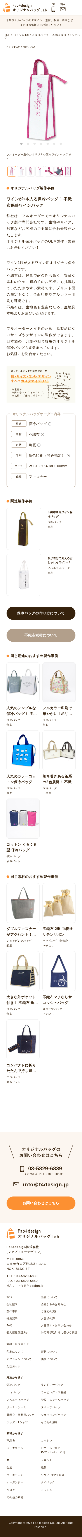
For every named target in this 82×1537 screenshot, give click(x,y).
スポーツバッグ (51, 1407)
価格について (49, 1359)
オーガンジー (15, 1482)
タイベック (48, 1482)
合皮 (9, 1467)
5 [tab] (47, 144)
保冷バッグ (38, 424)
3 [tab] (34, 144)
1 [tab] (21, 144)
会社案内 (12, 1304)
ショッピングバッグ (53, 1414)
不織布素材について (41, 635)
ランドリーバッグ (52, 1384)
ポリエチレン (15, 1474)
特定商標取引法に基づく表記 (58, 1332)
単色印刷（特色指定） (47, 455)
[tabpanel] (41, 99)
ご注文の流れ (49, 1311)
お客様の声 (48, 1318)
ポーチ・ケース (16, 1407)
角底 (32, 445)
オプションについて (19, 1359)
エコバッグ (14, 1392)
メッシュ (46, 1489)
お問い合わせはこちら (41, 1203)
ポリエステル (15, 1448)
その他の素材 (15, 1497)
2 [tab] (28, 144)
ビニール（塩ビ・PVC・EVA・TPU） (54, 1450)
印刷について (15, 1351)
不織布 (34, 434)
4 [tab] (41, 144)
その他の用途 (49, 1422)
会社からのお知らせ (53, 1304)
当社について (49, 1297)
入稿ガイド (14, 1366)
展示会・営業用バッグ (21, 1414)
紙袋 (44, 1467)
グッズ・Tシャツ (17, 1422)
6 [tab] (54, 144)
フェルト (46, 1459)
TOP (9, 1297)
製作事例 (12, 1311)
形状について (49, 1351)
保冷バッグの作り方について (41, 613)
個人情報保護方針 (18, 1332)
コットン (46, 1440)
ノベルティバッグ (18, 1399)
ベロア (11, 1489)
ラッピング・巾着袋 (53, 1392)
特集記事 (12, 1318)
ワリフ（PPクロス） (54, 1474)
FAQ (9, 1325)
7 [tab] (61, 144)
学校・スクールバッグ (55, 1399)
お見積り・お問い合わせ (56, 1325)
